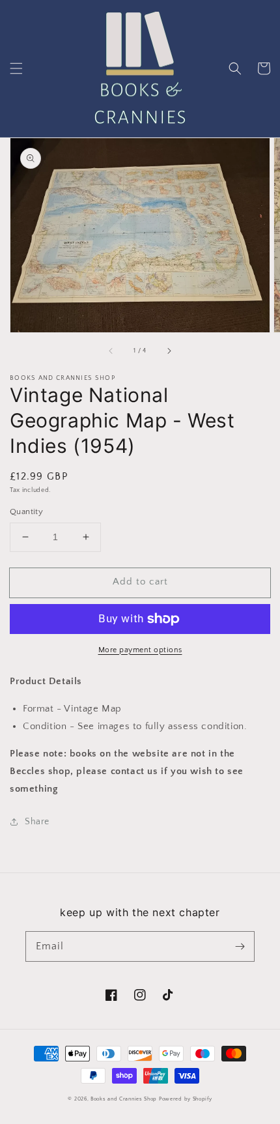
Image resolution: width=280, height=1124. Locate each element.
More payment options (140, 650)
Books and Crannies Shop (124, 1099)
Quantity (26, 511)
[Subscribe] (239, 946)
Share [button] (37, 821)
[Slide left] (111, 350)
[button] (16, 68)
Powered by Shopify (185, 1099)
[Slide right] (168, 350)
